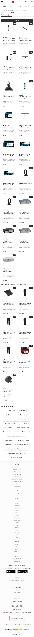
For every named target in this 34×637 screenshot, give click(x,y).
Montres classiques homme (11, 423)
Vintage (19, 6)
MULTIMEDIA (17, 561)
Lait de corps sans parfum (21, 444)
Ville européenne (17, 525)
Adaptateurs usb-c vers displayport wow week (16, 449)
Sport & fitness (17, 486)
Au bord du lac (17, 500)
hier (19, 614)
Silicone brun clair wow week (22, 419)
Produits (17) (5, 15)
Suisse (17, 493)
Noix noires (22, 410)
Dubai (17, 537)
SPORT (17, 554)
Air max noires (11, 410)
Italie (17, 535)
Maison (27, 6)
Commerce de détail (17, 481)
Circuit (17, 522)
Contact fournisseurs (17, 592)
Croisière (17, 503)
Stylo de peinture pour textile (23, 427)
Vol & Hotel (17, 517)
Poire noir (22, 415)
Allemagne (17, 532)
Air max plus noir (12, 415)
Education (17, 476)
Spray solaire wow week (16, 457)
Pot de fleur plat (26, 432)
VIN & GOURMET (17, 559)
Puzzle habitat (25, 423)
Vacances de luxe (17, 508)
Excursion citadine (17, 520)
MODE (17, 546)
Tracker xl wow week (7, 427)
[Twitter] (17, 606)
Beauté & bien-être (17, 467)
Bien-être (17, 496)
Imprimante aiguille (9, 440)
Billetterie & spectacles (17, 479)
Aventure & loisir (17, 469)
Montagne (17, 498)
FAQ (17, 590)
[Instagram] (21, 606)
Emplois (17, 583)
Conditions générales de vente (10, 624)
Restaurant (17, 472)
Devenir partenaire (17, 618)
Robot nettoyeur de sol (23, 440)
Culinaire (17, 513)
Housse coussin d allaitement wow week (16, 453)
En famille (17, 515)
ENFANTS (17, 556)
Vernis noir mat (7, 419)
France (17, 530)
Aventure (17, 510)
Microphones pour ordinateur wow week (16, 436)
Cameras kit (8, 444)
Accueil (4, 6)
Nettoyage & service (17, 474)
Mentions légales (17, 627)
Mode (11, 6)
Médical (17, 484)
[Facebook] (13, 606)
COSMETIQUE (17, 551)
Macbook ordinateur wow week (10, 432)
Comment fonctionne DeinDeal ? (17, 580)
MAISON (17, 549)
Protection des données (25, 624)
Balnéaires (17, 505)
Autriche (17, 527)
